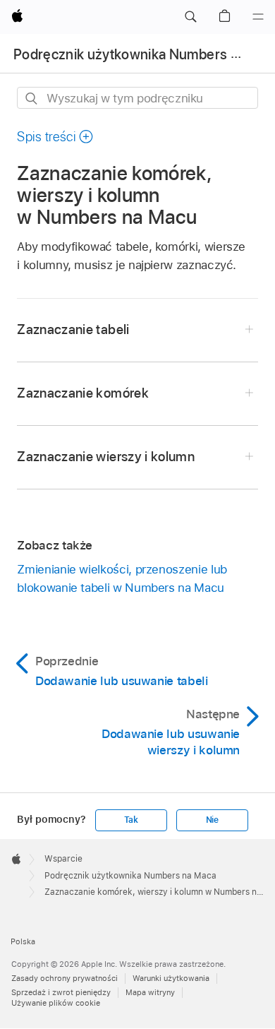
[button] (190, 17)
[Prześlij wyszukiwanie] (32, 98)
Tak (131, 820)
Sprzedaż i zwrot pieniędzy (61, 992)
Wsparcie (63, 859)
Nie (212, 820)
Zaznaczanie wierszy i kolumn (106, 456)
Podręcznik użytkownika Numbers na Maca (130, 876)
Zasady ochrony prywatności (64, 978)
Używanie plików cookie (55, 1003)
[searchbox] (137, 98)
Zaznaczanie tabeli (73, 329)
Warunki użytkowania (171, 978)
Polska (23, 941)
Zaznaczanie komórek (83, 393)
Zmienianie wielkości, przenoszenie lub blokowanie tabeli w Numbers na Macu (121, 578)
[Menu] (258, 17)
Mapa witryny (150, 992)
